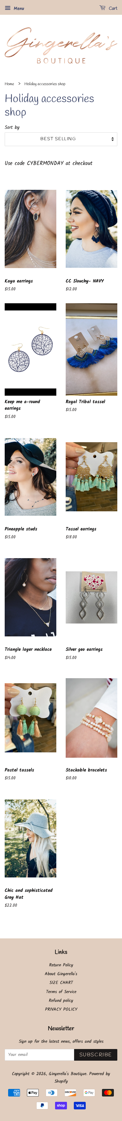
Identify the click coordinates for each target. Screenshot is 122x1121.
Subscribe (95, 1055)
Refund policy (61, 1000)
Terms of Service (61, 992)
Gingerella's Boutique (67, 1074)
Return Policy (61, 965)
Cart (112, 9)
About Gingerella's (61, 974)
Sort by (12, 127)
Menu (18, 8)
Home (9, 84)
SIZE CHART (61, 982)
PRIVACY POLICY (61, 1009)
